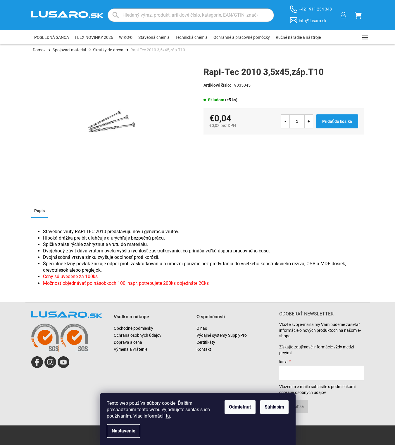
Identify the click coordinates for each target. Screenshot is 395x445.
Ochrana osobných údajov (137, 335)
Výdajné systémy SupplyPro (221, 335)
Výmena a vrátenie (130, 349)
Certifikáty (205, 342)
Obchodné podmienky (133, 328)
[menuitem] (51, 37)
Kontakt (203, 349)
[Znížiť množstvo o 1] (285, 121)
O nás (201, 328)
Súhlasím (274, 407)
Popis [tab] (39, 210)
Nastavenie (123, 431)
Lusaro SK (37, 362)
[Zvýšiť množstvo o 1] (308, 121)
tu (168, 416)
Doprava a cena (128, 342)
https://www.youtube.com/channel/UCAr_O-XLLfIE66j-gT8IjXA (63, 362)
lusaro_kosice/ (50, 362)
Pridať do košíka (337, 121)
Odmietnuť (240, 407)
